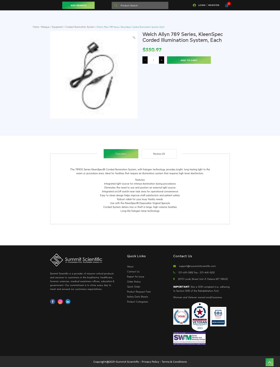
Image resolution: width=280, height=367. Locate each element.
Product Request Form (139, 291)
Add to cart (189, 60)
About (130, 266)
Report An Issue (135, 276)
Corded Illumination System (79, 26)
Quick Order (133, 286)
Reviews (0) (159, 153)
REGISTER (213, 5)
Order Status (134, 281)
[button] (134, 37)
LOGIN (201, 5)
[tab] (121, 153)
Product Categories (137, 301)
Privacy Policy (150, 361)
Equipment (57, 26)
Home (36, 26)
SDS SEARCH (78, 5)
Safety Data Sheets (137, 296)
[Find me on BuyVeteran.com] (200, 316)
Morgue (45, 26)
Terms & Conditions (174, 361)
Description (121, 153)
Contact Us (133, 271)
